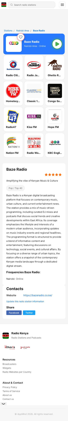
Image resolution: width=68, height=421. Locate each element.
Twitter (29, 312)
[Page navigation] (62, 5)
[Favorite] (21, 37)
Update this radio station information (25, 301)
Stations (8, 30)
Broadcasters (9, 364)
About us (7, 395)
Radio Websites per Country (17, 372)
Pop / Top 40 (15, 188)
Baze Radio (39, 30)
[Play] (57, 44)
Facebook (14, 312)
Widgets (7, 368)
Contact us (8, 399)
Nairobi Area (22, 30)
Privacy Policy (10, 387)
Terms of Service (11, 391)
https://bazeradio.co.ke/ (37, 295)
